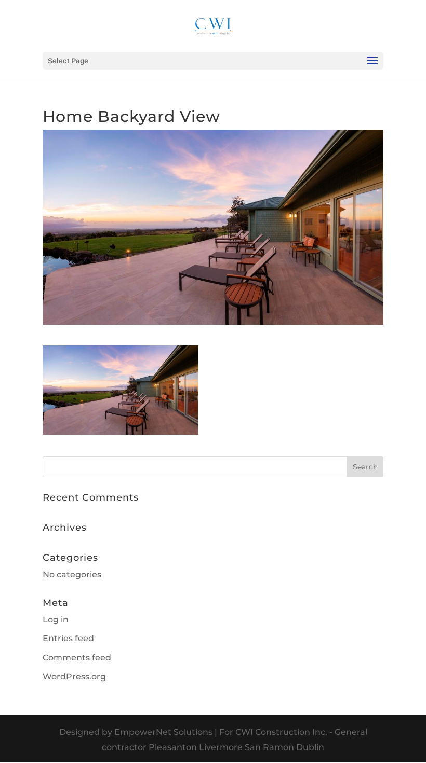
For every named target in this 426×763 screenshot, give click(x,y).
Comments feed (77, 657)
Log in (56, 620)
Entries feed (68, 638)
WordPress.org (74, 677)
